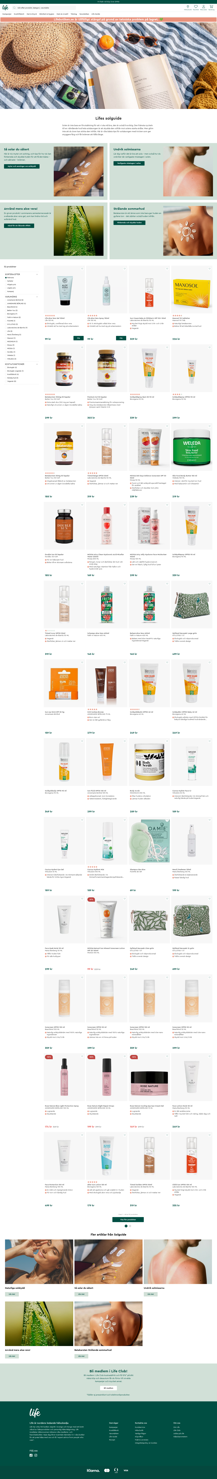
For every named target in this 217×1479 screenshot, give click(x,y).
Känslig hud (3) (12, 378)
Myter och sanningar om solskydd (22, 166)
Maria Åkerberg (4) (14, 334)
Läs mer (12, 1294)
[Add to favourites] (82, 268)
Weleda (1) (11, 355)
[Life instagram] (35, 1458)
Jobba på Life (178, 1433)
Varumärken (114, 1433)
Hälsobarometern (180, 1437)
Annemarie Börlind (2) (15, 300)
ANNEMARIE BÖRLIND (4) (16, 303)
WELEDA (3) (11, 359)
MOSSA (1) (11, 348)
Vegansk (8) (11, 381)
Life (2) (9, 331)
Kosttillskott (114, 1430)
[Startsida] (5, 7)
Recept (112, 1440)
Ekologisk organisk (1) (15, 371)
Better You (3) (12, 310)
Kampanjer (113, 1427)
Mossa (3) (10, 345)
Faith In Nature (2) (14, 317)
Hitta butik (139, 1430)
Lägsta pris (11, 288)
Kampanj (10, 291)
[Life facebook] (31, 1458)
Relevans (10, 277)
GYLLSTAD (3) (12, 324)
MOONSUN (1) (12, 341)
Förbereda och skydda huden (129, 223)
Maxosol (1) (11, 338)
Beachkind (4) (12, 307)
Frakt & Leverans (141, 1440)
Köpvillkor (139, 1437)
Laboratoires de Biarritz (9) (17, 327)
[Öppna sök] (44, 8)
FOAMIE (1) (11, 321)
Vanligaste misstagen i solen (129, 163)
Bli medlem (108, 1388)
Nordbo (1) (11, 352)
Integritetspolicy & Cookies (146, 1443)
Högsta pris (11, 284)
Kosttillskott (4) (13, 374)
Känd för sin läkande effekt (19, 226)
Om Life (176, 1427)
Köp (78, 338)
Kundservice (140, 1427)
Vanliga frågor (140, 1433)
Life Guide (113, 1437)
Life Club (176, 1430)
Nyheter (10, 281)
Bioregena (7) (12, 314)
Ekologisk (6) (12, 367)
